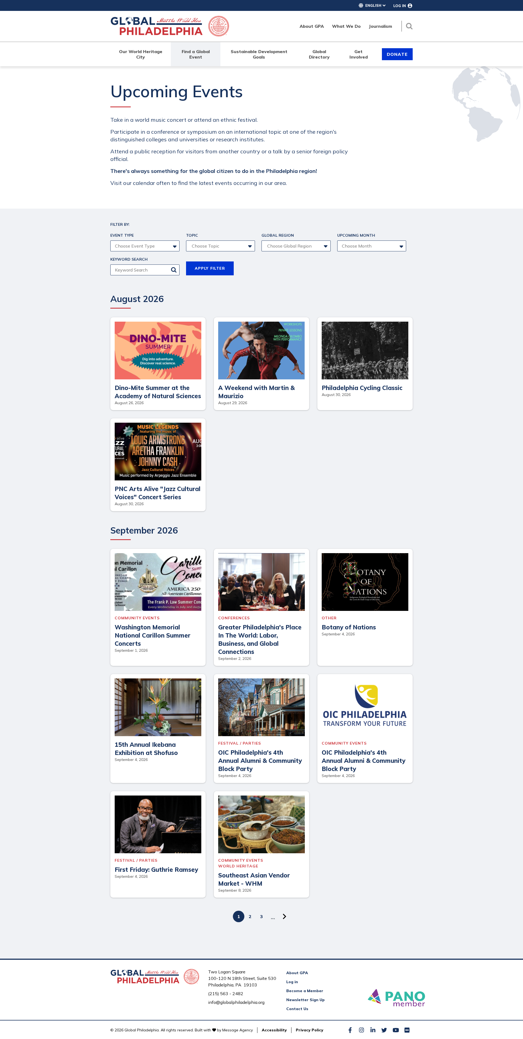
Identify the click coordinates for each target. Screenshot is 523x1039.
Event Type (122, 235)
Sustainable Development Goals (259, 54)
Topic (192, 235)
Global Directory (319, 54)
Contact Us (297, 1008)
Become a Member (304, 990)
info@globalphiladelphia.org (236, 1002)
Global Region (278, 235)
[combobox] (219, 246)
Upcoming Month (356, 235)
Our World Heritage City (140, 54)
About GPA (297, 972)
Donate (397, 54)
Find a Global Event (196, 54)
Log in (292, 981)
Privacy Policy (309, 1030)
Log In (399, 6)
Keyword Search (129, 259)
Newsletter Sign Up (305, 999)
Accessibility (274, 1030)
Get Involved (358, 54)
